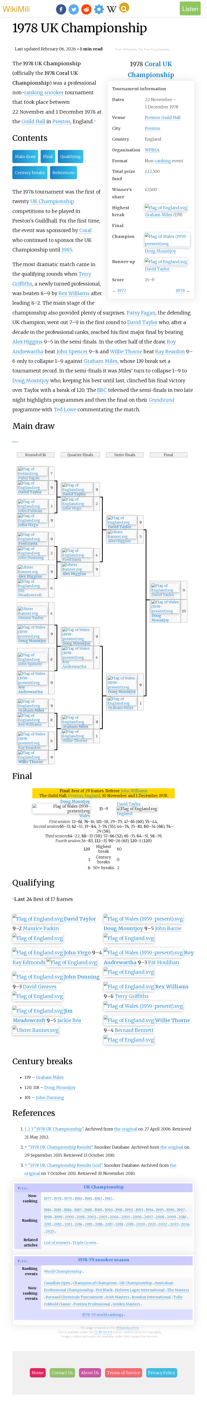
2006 (137, 1217)
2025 (50, 1231)
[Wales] (167, 243)
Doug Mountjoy (160, 251)
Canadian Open (57, 1283)
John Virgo (72, 508)
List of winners (57, 1242)
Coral (153, 64)
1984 (47, 1210)
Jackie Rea (69, 1020)
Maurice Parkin (41, 928)
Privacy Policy (161, 1372)
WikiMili (16, 8)
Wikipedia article (127, 1328)
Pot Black (104, 1290)
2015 (88, 1224)
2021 (152, 1224)
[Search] (124, 8)
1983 (108, 1198)
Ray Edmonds (29, 962)
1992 (129, 1210)
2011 (47, 1224)
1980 (78, 1198)
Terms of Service (123, 1372)
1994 (149, 1210)
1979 (180, 290)
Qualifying (70, 156)
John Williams (134, 791)
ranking (163, 160)
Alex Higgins (27, 342)
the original (125, 1128)
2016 (99, 1224)
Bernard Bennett (134, 1030)
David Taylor (157, 268)
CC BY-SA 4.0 (103, 1332)
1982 (98, 1198)
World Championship (63, 1271)
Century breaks (30, 172)
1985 (67, 250)
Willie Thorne (126, 352)
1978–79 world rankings (102, 1314)
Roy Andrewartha (74, 664)
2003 (103, 1217)
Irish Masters (117, 1297)
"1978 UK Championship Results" (60, 1147)
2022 (162, 1224)
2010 (182, 1217)
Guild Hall (33, 121)
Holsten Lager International (140, 1290)
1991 (118, 1210)
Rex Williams (74, 293)
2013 (68, 1224)
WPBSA (152, 149)
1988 (88, 1210)
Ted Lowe (65, 409)
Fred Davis (28, 543)
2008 (160, 1217)
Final (48, 156)
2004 (114, 1217)
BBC (102, 390)
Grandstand (161, 400)
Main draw (25, 156)
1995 (160, 1210)
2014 (78, 1224)
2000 (69, 1217)
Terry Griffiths (132, 996)
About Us (90, 1372)
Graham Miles (158, 214)
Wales (84, 815)
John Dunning (31, 557)
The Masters (178, 1290)
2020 (140, 1224)
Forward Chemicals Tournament (74, 1297)
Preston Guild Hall (162, 117)
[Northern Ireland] (122, 536)
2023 (174, 1224)
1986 (68, 1210)
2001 (80, 1217)
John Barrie (168, 928)
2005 (125, 1217)
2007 (148, 1217)
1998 (48, 1217)
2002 (91, 1217)
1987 (78, 1210)
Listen (190, 8)
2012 (58, 1224)
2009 (171, 1217)
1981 (88, 1198)
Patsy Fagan (141, 313)
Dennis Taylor (31, 618)
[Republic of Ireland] (32, 473)
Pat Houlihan (163, 962)
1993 (139, 1210)
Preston (152, 128)
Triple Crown (84, 1242)
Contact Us (62, 1372)
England (92, 795)
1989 (98, 1210)
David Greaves (40, 987)
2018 (119, 1224)
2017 (109, 1224)
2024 (185, 1224)
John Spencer (72, 352)
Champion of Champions (95, 1283)
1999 (58, 1217)
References (63, 172)
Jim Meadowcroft (30, 592)
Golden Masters (126, 1304)
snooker (54, 92)
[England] (166, 207)
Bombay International (151, 1297)
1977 (121, 290)
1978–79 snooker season (103, 1259)
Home (38, 1372)
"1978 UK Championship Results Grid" (65, 1165)
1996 (170, 1210)
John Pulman (30, 511)
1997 (181, 1210)
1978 (58, 1198)
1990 (109, 1210)
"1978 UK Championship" (58, 1128)
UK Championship (52, 201)
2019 (130, 1224)
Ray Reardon (170, 352)
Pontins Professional (91, 1304)
